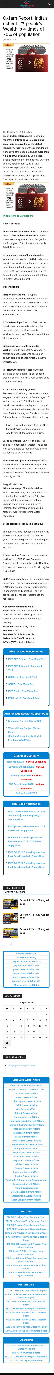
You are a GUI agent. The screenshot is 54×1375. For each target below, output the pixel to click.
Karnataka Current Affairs (26, 1132)
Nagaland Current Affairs (26, 1160)
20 (27, 1031)
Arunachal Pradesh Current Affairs (26, 1089)
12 (21, 1025)
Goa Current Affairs (26, 1109)
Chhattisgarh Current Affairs (26, 1101)
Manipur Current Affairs (26, 1148)
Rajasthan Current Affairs (26, 1172)
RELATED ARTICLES (14, 888)
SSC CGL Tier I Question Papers (26, 1360)
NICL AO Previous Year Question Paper (26, 1308)
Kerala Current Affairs (26, 1136)
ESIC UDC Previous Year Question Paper (26, 1326)
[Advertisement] (27, 103)
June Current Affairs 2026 (26, 969)
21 (34, 1031)
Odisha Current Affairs (26, 1164)
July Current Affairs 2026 (26, 965)
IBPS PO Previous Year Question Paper (26, 1228)
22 (40, 1031)
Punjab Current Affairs (26, 1168)
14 (34, 1025)
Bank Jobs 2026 (26, 761)
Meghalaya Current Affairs (26, 1152)
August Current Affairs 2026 (26, 961)
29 (40, 1037)
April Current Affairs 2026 (26, 977)
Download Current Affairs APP (24, 721)
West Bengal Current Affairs (26, 1199)
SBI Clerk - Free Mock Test (22, 677)
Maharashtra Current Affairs (26, 1140)
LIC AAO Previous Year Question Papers (26, 1290)
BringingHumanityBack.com (22, 1065)
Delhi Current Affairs (26, 1105)
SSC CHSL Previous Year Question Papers (26, 1356)
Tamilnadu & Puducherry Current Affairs (26, 1180)
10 (7, 1025)
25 (13, 1037)
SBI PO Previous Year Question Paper (26, 1217)
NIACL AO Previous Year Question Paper (26, 1330)
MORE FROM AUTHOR (15, 892)
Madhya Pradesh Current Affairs (26, 1144)
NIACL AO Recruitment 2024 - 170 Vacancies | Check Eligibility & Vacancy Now (26, 815)
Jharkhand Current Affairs (26, 1128)
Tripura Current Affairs (26, 1187)
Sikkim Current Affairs (26, 1176)
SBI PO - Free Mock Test (21, 684)
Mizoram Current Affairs (26, 1156)
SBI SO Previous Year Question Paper (26, 1225)
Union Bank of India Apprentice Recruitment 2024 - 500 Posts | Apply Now (25, 841)
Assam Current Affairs (26, 1093)
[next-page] (10, 944)
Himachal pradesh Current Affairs (26, 1121)
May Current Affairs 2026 (26, 973)
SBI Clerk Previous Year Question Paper (26, 1221)
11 (13, 1025)
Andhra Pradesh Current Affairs (26, 1085)
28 (34, 1037)
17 (7, 1031)
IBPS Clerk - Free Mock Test (23, 691)
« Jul (5, 1047)
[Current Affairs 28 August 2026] (10, 918)
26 (21, 1037)
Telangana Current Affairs (26, 1184)
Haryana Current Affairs (26, 1117)
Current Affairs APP (26, 953)
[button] (5, 4)
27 (27, 1037)
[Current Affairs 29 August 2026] (10, 904)
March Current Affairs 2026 (26, 981)
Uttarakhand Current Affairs (26, 1195)
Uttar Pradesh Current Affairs (26, 1191)
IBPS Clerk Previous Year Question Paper (26, 1232)
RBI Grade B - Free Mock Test (24, 698)
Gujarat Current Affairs (26, 1113)
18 (13, 1031)
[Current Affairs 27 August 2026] (10, 933)
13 (27, 1025)
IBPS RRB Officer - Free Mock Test (26, 659)
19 (21, 1031)
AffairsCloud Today (26, 957)
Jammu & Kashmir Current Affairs (26, 1124)
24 (7, 1037)
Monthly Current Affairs (26, 985)
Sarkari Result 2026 (26, 793)
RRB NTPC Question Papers (26, 1352)
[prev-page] (5, 944)
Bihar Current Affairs (26, 1097)
